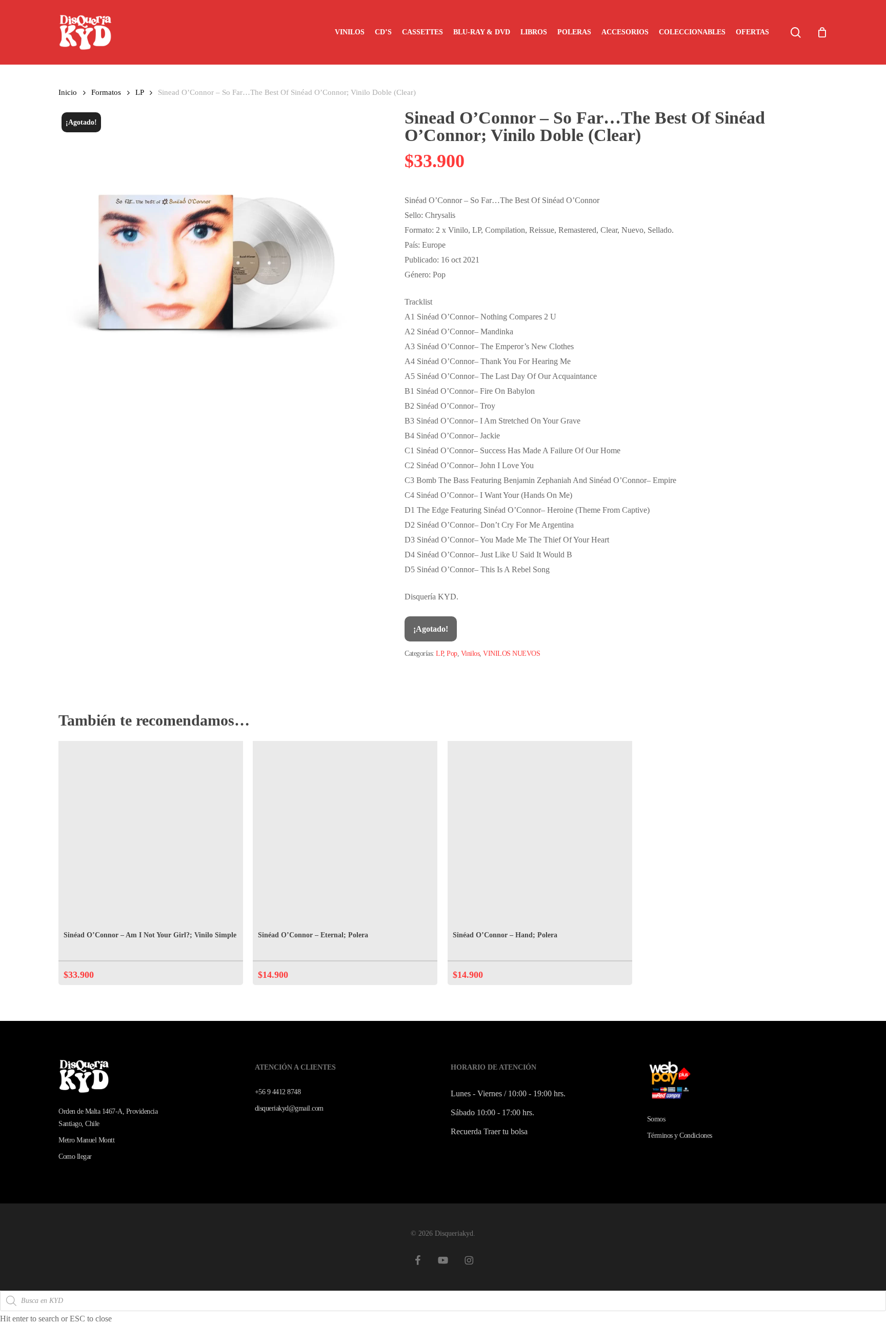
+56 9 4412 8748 (278, 1092)
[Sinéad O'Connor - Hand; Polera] (540, 833)
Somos (656, 1119)
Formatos (106, 92)
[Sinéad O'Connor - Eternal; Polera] (345, 833)
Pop (452, 653)
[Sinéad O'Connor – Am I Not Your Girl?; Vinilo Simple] (150, 833)
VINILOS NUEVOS (511, 653)
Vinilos (470, 653)
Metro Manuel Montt (86, 1140)
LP (139, 92)
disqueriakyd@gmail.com (289, 1108)
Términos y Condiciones (679, 1135)
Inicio (67, 92)
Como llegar (75, 1156)
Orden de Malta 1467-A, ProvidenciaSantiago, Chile (107, 1118)
